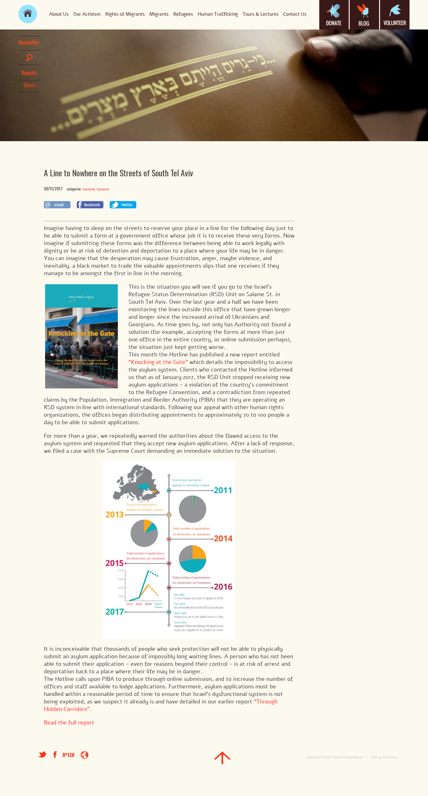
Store (29, 85)
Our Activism (87, 14)
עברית (68, 755)
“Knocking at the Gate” (158, 362)
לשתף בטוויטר (123, 204)
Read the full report (69, 722)
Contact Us (294, 14)
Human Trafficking (218, 14)
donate (334, 14)
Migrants (159, 14)
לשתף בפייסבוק (90, 204)
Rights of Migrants (125, 14)
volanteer (395, 14)
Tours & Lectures (261, 14)
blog (364, 14)
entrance (84, 755)
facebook (57, 754)
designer (314, 757)
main (27, 14)
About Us (59, 14)
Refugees (183, 14)
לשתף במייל (57, 204)
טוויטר (42, 754)
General (89, 189)
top (222, 758)
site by (376, 757)
